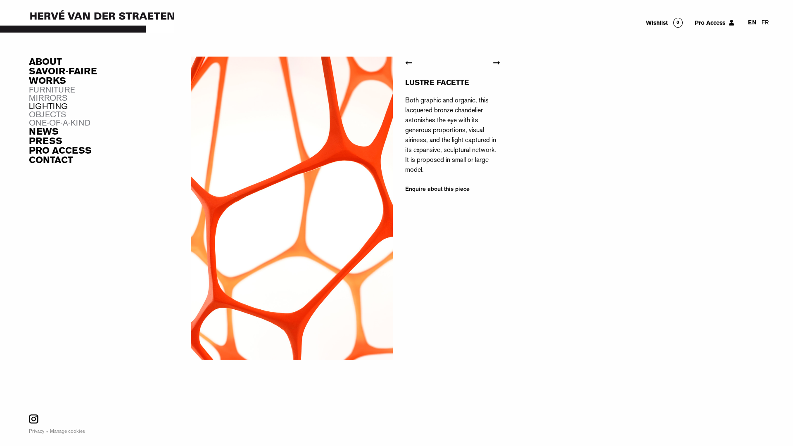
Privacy (36, 431)
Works (47, 81)
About (45, 62)
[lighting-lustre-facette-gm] (292, 210)
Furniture (52, 90)
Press (45, 142)
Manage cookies (67, 431)
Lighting (48, 107)
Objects (47, 115)
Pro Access (60, 151)
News (44, 132)
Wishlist (657, 23)
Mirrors (48, 98)
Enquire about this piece (437, 189)
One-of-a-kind (59, 123)
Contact (51, 161)
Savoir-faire (63, 72)
